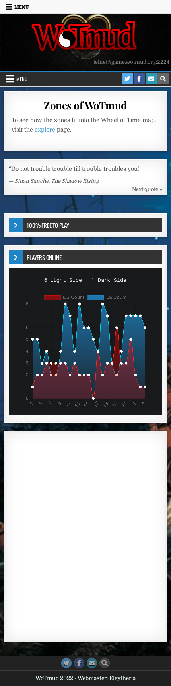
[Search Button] (104, 663)
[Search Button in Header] (163, 78)
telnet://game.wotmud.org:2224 (131, 62)
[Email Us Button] (92, 663)
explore (45, 129)
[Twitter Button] (66, 663)
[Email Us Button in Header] (151, 78)
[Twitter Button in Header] (127, 78)
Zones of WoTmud (85, 105)
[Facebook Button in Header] (139, 78)
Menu (21, 7)
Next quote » (147, 189)
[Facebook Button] (79, 663)
